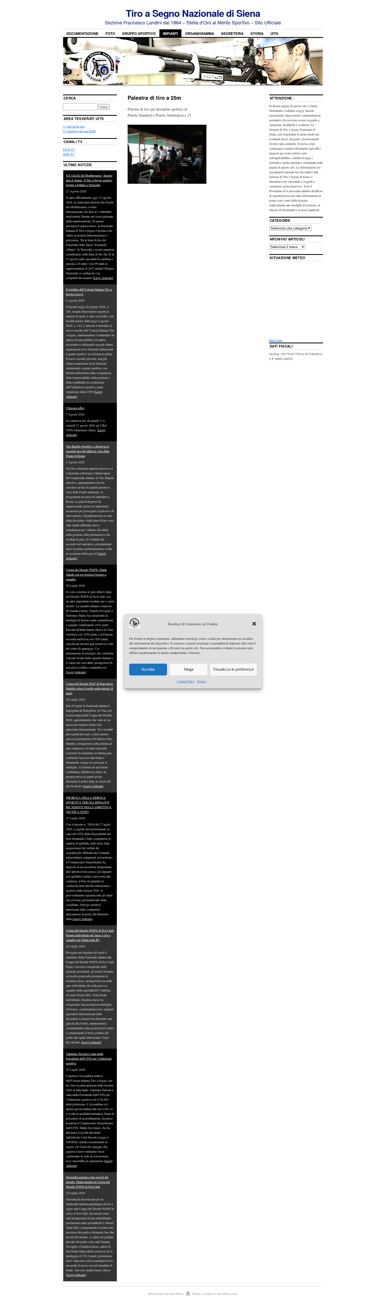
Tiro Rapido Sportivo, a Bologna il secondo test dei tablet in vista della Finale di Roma (87, 451)
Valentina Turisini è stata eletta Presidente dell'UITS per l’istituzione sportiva (89, 1058)
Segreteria (232, 33)
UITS (274, 33)
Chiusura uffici (75, 408)
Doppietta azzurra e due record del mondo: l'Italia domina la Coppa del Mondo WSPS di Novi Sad (88, 1182)
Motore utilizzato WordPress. (166, 1294)
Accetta (148, 669)
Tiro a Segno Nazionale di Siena (193, 13)
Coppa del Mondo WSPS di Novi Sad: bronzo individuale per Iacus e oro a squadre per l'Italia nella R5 (90, 935)
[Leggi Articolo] (103, 278)
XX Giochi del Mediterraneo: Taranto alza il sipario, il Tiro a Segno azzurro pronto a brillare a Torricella (89, 180)
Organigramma (199, 33)
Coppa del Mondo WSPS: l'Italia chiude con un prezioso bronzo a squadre (86, 574)
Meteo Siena (275, 340)
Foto (110, 33)
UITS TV (69, 149)
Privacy (202, 681)
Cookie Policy (186, 681)
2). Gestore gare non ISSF (79, 131)
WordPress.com (227, 1294)
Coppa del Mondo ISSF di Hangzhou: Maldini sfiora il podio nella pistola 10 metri (89, 688)
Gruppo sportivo (139, 33)
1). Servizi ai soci (74, 126)
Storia (257, 33)
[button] (254, 624)
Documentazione (82, 33)
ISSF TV (69, 154)
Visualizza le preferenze (233, 669)
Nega (188, 669)
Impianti (170, 33)
